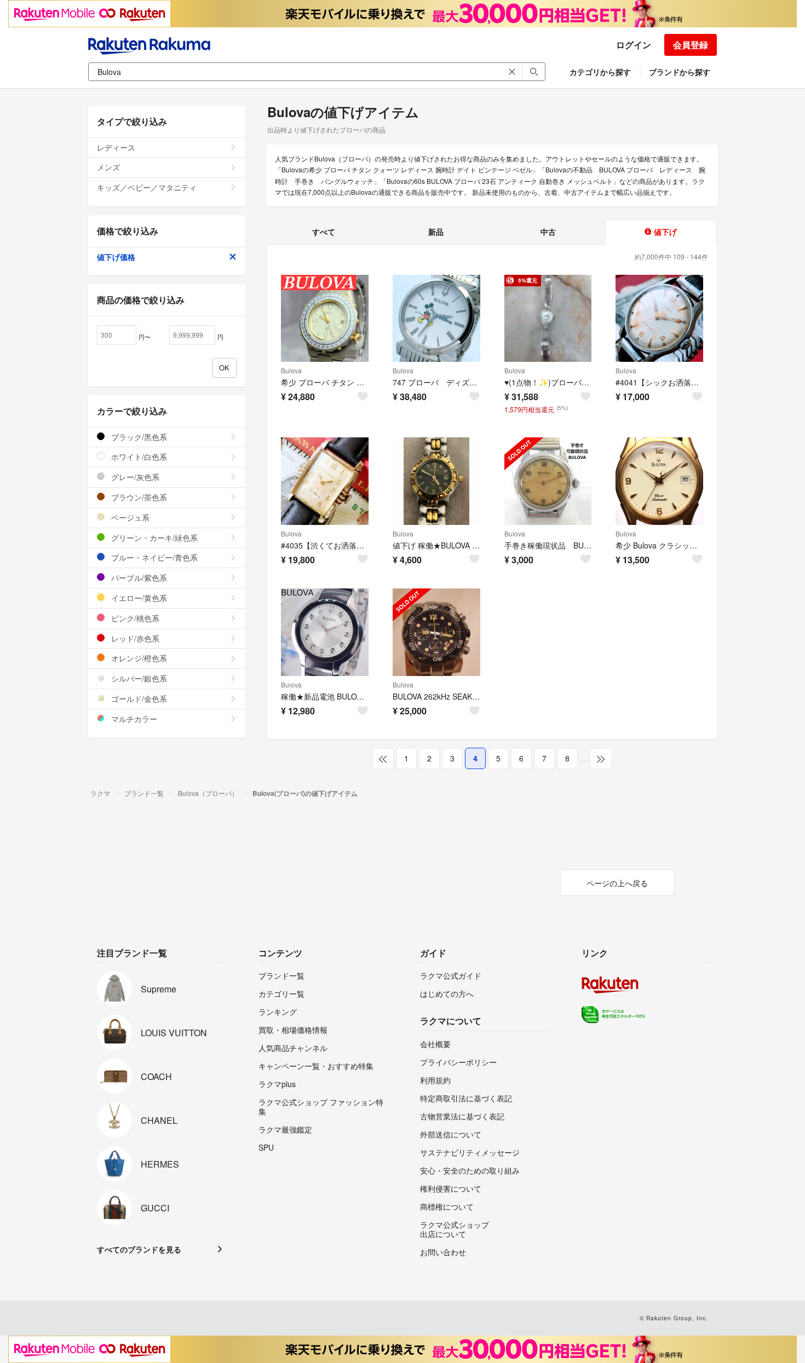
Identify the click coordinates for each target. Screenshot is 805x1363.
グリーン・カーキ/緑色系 (153, 537)
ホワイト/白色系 (138, 456)
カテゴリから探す (600, 71)
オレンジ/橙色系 (138, 657)
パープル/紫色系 (138, 577)
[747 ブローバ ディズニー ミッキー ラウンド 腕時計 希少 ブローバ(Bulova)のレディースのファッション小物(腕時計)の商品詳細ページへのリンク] (436, 318)
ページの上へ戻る (617, 882)
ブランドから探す (679, 71)
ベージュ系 (129, 517)
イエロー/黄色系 (138, 597)
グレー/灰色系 (134, 476)
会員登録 (690, 44)
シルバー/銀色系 (138, 678)
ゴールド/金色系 (138, 698)
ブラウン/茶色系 (138, 497)
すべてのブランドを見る (139, 1249)
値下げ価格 (116, 256)
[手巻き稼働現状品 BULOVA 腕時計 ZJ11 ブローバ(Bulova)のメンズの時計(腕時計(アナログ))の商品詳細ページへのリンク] (548, 481)
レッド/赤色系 (134, 638)
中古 (548, 231)
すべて (323, 231)
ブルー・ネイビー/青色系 (153, 557)
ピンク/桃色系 (134, 618)
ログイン (633, 44)
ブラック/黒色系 (138, 436)
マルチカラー (133, 718)
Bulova (291, 370)
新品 (436, 231)
